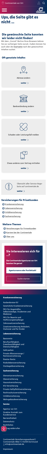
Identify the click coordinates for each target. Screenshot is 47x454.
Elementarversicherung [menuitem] (13, 375)
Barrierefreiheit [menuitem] (10, 418)
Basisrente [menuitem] (7, 338)
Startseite (18, 47)
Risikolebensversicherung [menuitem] (14, 362)
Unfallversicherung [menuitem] (11, 396)
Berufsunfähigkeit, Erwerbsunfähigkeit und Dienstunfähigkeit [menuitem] (13, 344)
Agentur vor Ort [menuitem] (10, 409)
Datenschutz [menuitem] (8, 421)
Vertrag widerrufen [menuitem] (11, 428)
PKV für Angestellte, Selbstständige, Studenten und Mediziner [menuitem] (17, 311)
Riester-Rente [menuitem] (9, 359)
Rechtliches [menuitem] (8, 425)
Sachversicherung (12, 216)
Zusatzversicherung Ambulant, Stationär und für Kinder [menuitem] (16, 327)
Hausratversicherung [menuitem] (12, 382)
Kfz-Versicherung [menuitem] (10, 386)
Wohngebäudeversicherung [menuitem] (15, 399)
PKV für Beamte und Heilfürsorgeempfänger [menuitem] (13, 318)
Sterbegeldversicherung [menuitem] (13, 366)
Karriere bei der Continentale (19, 232)
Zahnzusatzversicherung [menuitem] (13, 323)
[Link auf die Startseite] (40, 10)
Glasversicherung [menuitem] (10, 379)
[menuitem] (23, 297)
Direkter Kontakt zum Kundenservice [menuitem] (12, 413)
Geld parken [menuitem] (8, 350)
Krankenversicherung (14, 204)
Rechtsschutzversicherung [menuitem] (14, 392)
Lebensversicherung (13, 208)
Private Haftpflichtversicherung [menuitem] (17, 389)
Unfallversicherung (13, 212)
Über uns (10, 236)
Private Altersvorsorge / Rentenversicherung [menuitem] (13, 354)
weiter (23, 83)
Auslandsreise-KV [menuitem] (10, 302)
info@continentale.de (14, 444)
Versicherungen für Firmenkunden (21, 228)
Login (38, 3)
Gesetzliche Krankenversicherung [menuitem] (17, 306)
